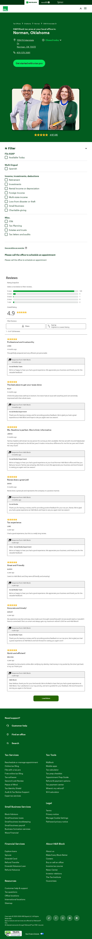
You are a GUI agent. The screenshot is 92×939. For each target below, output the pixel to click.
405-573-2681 (23, 52)
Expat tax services (13, 796)
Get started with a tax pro (29, 63)
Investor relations (54, 873)
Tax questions (11, 892)
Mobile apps (51, 766)
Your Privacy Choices (32, 934)
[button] (80, 9)
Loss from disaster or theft (22, 201)
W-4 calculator (52, 792)
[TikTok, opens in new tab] (49, 918)
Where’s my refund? (55, 788)
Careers (49, 858)
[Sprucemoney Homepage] (60, 2)
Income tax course (54, 866)
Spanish (13, 168)
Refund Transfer (12, 862)
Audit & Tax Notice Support (17, 792)
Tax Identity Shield (13, 788)
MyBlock (50, 762)
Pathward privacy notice (57, 821)
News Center (52, 870)
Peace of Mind (11, 784)
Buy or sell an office (54, 862)
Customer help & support (16, 888)
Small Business (16, 205)
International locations (15, 899)
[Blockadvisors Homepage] (46, 2)
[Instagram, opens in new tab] (63, 918)
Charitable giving (17, 210)
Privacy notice (52, 814)
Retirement (14, 179)
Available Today (17, 157)
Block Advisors (11, 814)
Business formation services (17, 829)
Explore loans (11, 851)
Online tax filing (12, 766)
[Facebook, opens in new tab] (56, 918)
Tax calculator (52, 770)
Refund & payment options (58, 781)
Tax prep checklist (54, 773)
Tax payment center (55, 784)
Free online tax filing (14, 773)
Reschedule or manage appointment (21, 762)
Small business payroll (15, 825)
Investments (15, 184)
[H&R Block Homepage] (31, 2)
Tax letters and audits (19, 234)
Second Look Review (14, 781)
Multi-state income (18, 197)
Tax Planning (15, 225)
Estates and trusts (18, 230)
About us (50, 851)
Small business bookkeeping (18, 821)
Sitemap (8, 903)
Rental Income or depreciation (24, 188)
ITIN (11, 221)
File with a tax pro (13, 770)
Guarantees (51, 881)
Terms (49, 810)
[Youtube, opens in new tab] (70, 918)
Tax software (10, 777)
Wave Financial (11, 833)
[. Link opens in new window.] (13, 934)
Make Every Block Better (57, 855)
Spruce (8, 855)
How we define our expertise (14, 248)
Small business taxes (14, 818)
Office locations (12, 895)
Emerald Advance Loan (15, 866)
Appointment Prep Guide (57, 777)
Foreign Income (17, 192)
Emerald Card (11, 858)
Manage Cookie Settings (57, 818)
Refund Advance (12, 870)
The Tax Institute (53, 877)
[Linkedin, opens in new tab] (77, 918)
